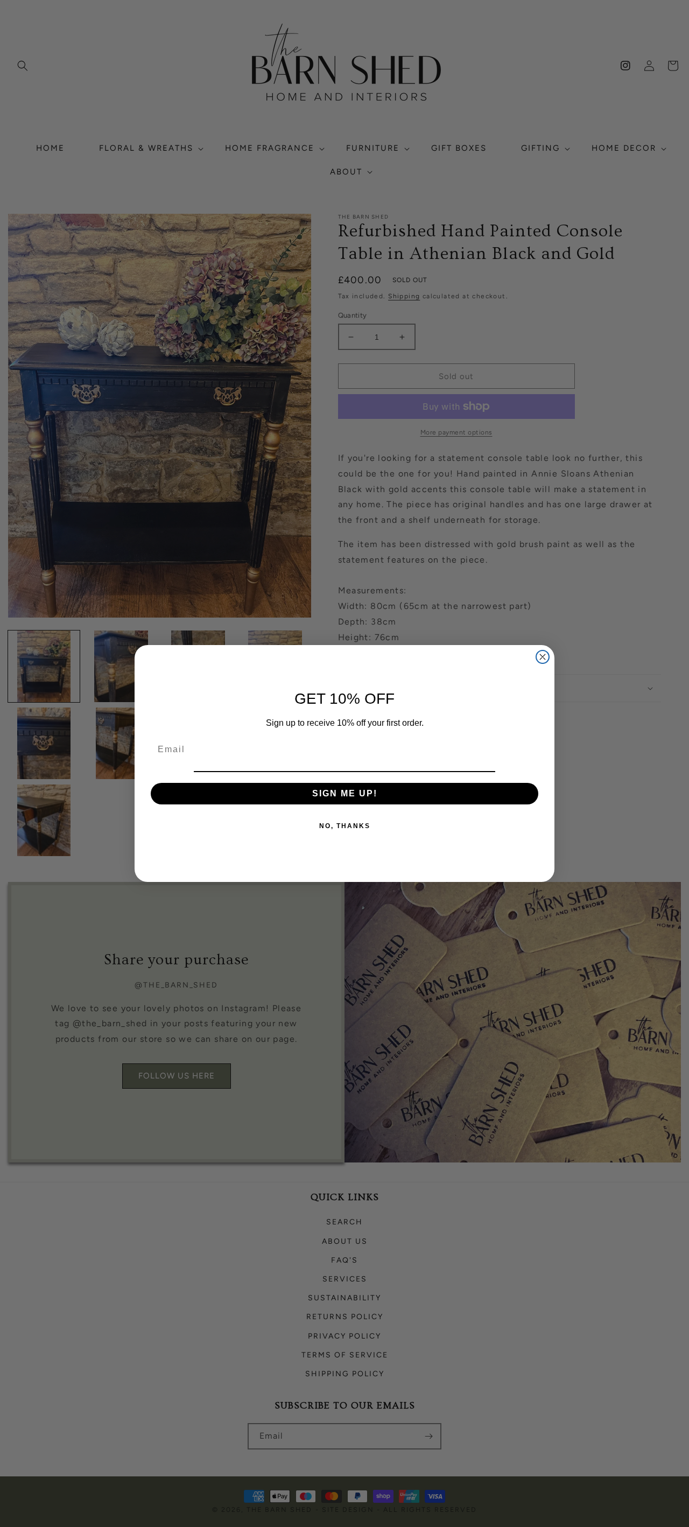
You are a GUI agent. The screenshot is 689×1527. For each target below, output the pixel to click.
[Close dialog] (542, 656)
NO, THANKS (344, 826)
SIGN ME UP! (344, 793)
